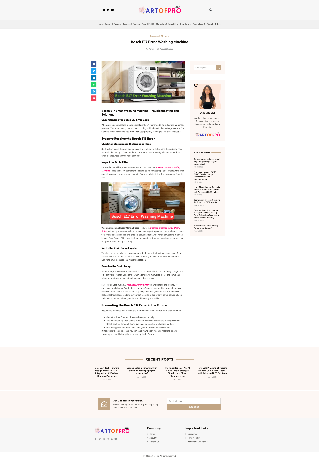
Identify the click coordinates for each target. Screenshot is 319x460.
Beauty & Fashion (113, 24)
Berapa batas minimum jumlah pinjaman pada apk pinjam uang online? (207, 161)
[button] (210, 9)
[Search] (218, 67)
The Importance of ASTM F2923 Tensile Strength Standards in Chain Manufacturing (205, 175)
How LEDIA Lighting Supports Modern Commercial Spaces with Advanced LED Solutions (207, 189)
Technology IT (199, 24)
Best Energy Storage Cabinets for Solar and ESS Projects (207, 201)
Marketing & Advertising (167, 24)
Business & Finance (131, 24)
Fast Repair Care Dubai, (137, 284)
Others (218, 24)
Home (100, 24)
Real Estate (185, 24)
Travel (210, 24)
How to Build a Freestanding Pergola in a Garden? (206, 226)
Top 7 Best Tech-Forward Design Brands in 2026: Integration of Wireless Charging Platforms (106, 371)
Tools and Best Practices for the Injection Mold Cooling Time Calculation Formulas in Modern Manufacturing (206, 214)
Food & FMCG (148, 24)
